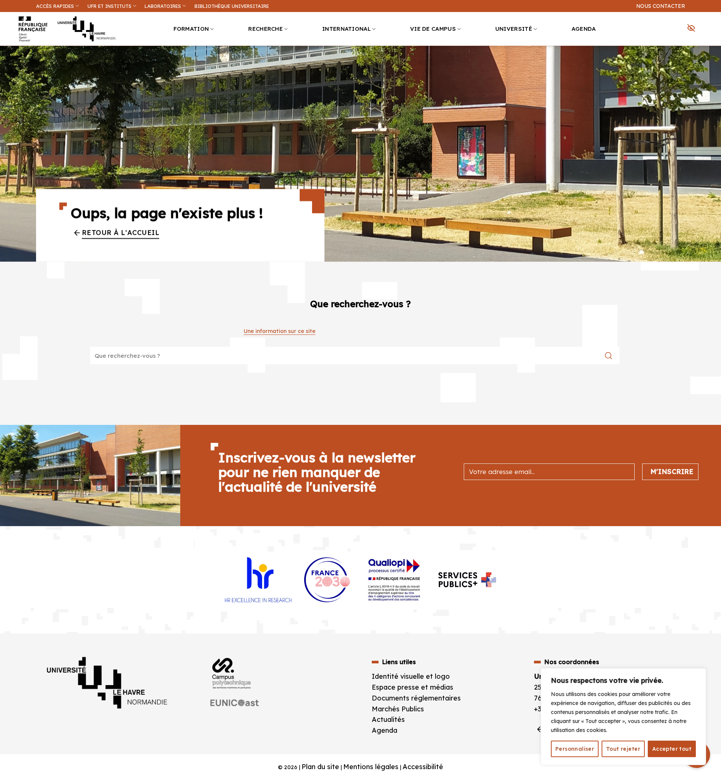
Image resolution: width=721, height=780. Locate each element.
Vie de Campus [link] (433, 28)
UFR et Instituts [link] (109, 6)
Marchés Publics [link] (399, 709)
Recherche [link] (265, 28)
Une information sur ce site (279, 331)
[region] (623, 716)
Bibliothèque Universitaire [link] (232, 6)
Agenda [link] (584, 28)
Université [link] (513, 28)
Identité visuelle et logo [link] (411, 676)
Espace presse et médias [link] (412, 687)
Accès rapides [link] (55, 6)
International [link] (346, 28)
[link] (711, 58)
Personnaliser (574, 749)
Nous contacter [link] (660, 6)
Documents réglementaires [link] (416, 698)
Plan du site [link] (320, 766)
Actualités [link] (388, 719)
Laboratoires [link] (163, 6)
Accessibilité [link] (423, 766)
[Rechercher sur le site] (608, 355)
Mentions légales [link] (370, 766)
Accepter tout (671, 749)
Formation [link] (191, 28)
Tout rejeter (623, 749)
